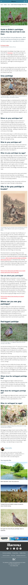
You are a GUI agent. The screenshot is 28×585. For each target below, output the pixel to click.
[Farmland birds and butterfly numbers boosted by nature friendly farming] (14, 493)
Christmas (10, 53)
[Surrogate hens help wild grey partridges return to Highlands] (14, 518)
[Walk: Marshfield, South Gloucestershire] (14, 471)
